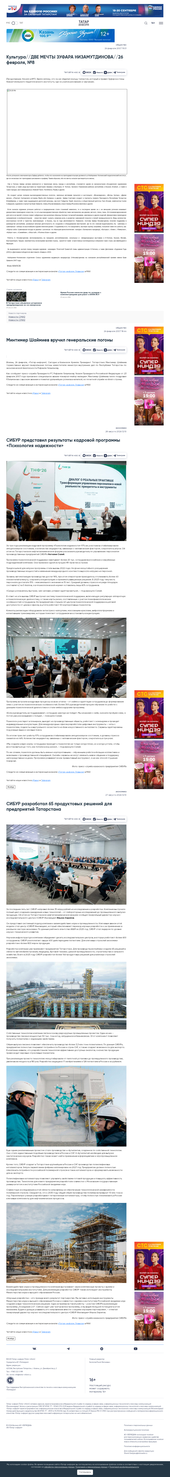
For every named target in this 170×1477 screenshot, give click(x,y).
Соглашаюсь (85, 1472)
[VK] (34, 1348)
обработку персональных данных (59, 1467)
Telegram (45, 280)
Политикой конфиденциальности (124, 1467)
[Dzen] (102, 1349)
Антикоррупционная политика (136, 1430)
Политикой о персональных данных (91, 1467)
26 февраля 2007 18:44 (115, 331)
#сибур (11, 787)
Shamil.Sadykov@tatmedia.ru (135, 1453)
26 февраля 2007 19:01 (115, 48)
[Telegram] (68, 1348)
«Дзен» (35, 280)
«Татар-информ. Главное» (71, 272)
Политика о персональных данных (138, 1425)
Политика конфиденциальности (137, 1446)
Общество (121, 45)
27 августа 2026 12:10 (115, 795)
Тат (21, 23)
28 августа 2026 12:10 (115, 432)
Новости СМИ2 (16, 317)
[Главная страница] (84, 23)
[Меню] (161, 23)
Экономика (121, 428)
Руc (8, 23)
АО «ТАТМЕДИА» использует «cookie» (139, 1435)
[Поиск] (146, 23)
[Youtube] (136, 1348)
